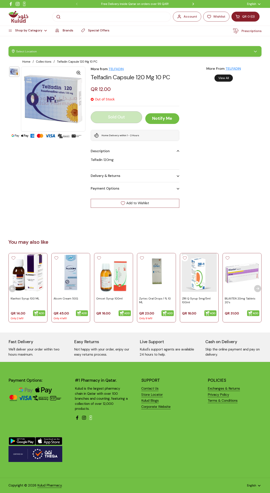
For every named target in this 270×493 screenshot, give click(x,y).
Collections (43, 62)
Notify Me (162, 118)
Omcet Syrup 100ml (109, 298)
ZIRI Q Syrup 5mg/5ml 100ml (196, 300)
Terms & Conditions (223, 400)
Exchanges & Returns (224, 388)
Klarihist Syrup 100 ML (25, 298)
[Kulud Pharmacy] (18, 17)
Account (190, 16)
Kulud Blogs (150, 400)
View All (223, 78)
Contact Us (150, 388)
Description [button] (100, 151)
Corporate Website (156, 406)
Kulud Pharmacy (49, 485)
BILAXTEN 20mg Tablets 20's (240, 300)
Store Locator (152, 394)
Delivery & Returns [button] (105, 176)
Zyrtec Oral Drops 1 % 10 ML (155, 300)
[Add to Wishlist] (13, 258)
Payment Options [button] (105, 188)
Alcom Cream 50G (66, 298)
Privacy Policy (218, 394)
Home (26, 62)
